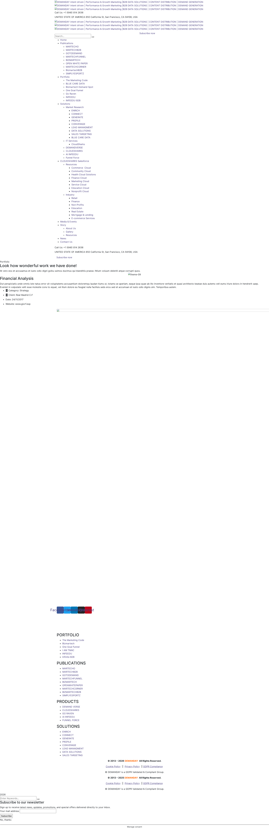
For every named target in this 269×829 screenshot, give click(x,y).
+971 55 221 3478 (72, 625)
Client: (12, 295)
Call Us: (59, 12)
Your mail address (9, 811)
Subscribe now (64, 257)
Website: (10, 304)
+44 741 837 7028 (71, 622)
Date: (8, 299)
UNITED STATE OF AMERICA (70, 17)
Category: (14, 290)
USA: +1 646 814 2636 (69, 618)
